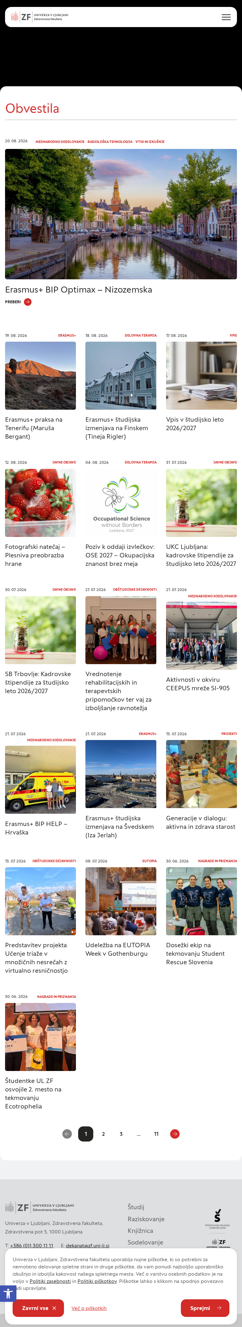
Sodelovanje (145, 1242)
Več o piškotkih (89, 1308)
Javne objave (64, 462)
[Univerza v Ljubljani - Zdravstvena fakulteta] (39, 17)
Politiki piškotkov (97, 1281)
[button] (8, 1293)
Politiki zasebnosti (50, 1281)
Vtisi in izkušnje (149, 142)
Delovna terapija (141, 335)
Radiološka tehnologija (110, 142)
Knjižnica (140, 1231)
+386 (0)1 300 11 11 (31, 1245)
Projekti (229, 734)
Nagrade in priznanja (217, 861)
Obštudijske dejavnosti (135, 590)
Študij (136, 1207)
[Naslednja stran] (175, 1134)
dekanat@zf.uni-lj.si (87, 1245)
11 (156, 1134)
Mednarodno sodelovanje (60, 142)
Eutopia (149, 861)
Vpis (233, 335)
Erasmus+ (67, 335)
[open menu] (224, 17)
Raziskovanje (146, 1219)
